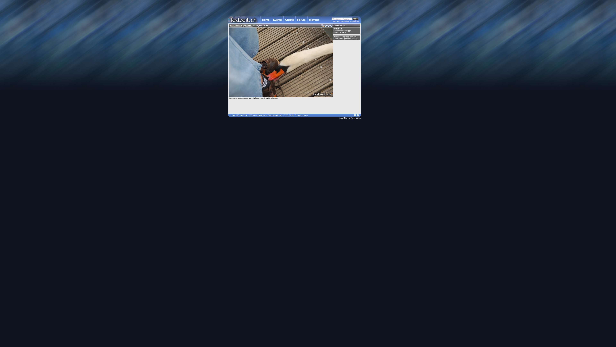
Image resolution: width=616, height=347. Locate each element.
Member (314, 19)
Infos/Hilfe (343, 118)
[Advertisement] (375, 65)
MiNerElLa (338, 29)
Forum (301, 19)
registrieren (354, 21)
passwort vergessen (341, 21)
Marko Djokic (356, 118)
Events (277, 19)
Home (266, 19)
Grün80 (248, 26)
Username (336, 19)
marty (305, 115)
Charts (289, 19)
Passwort (346, 19)
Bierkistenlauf (236, 26)
